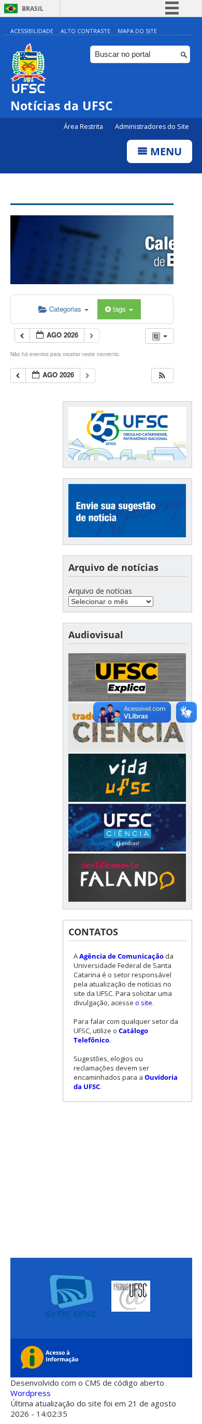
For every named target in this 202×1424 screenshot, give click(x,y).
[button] (162, 376)
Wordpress (30, 1393)
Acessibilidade (31, 31)
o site (143, 1002)
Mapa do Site (137, 31)
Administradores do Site (152, 126)
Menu (165, 151)
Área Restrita (84, 126)
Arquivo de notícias (100, 591)
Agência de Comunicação (121, 956)
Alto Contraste (85, 31)
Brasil (33, 8)
